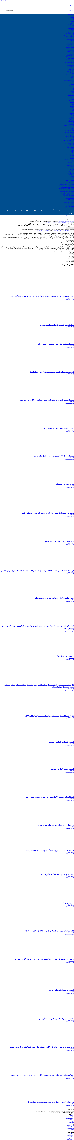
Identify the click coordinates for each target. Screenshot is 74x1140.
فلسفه (72, 93)
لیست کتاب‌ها (70, 1119)
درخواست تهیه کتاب (69, 1118)
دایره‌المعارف (71, 162)
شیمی (72, 81)
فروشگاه (72, 1121)
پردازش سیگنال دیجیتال (68, 72)
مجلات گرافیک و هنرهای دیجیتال (66, 184)
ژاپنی (73, 111)
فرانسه (72, 103)
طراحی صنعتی (70, 51)
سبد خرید (72, 1129)
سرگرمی (72, 169)
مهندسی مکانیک (70, 44)
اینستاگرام (70, 1135)
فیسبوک (70, 1136)
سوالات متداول (70, 1125)
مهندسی (72, 40)
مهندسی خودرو (70, 54)
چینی (73, 110)
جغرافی (72, 87)
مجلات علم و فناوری (69, 192)
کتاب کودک (71, 172)
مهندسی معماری (70, 41)
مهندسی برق (71, 45)
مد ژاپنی (38, 230)
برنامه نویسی (71, 121)
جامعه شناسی (70, 95)
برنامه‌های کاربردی (69, 143)
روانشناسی (71, 96)
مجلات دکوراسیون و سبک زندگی (66, 185)
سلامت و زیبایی (70, 152)
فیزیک (72, 78)
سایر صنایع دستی (70, 39)
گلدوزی (43, 230)
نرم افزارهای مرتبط (69, 1126)
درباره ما (72, 1115)
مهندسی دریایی (70, 65)
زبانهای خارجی (70, 100)
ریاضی (72, 77)
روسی (72, 108)
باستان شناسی (70, 89)
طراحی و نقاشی (70, 18)
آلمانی (72, 104)
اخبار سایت (71, 1116)
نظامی (72, 161)
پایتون (72, 122)
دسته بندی (71, 10)
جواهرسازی (71, 30)
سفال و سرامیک (70, 37)
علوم (73, 76)
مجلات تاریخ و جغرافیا (69, 202)
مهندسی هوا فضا (70, 47)
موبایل (72, 139)
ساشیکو (47, 230)
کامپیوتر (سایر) (70, 145)
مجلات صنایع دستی (69, 181)
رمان (73, 170)
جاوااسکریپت (71, 119)
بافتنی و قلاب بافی (69, 33)
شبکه (72, 129)
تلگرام (71, 1133)
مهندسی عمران (70, 43)
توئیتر (71, 1137)
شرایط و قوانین (70, 1128)
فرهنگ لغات (71, 98)
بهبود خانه (71, 155)
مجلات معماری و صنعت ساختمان (66, 188)
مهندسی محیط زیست (69, 61)
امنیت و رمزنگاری (69, 132)
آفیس (72, 117)
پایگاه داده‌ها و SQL (69, 130)
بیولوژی (72, 82)
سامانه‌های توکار (70, 141)
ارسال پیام (70, 1139)
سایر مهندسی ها (70, 74)
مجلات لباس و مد (70, 180)
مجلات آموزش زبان (69, 206)
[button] (37, 299)
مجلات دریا (71, 200)
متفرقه (72, 176)
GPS (73, 73)
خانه (73, 221)
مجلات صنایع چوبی (69, 178)
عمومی (72, 99)
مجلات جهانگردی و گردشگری (67, 193)
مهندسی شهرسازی (69, 56)
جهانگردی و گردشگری (68, 148)
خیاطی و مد (71, 32)
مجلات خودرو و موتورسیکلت (67, 196)
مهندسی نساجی (70, 66)
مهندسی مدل (71, 67)
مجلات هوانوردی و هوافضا (68, 189)
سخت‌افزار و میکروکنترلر (68, 140)
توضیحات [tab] (72, 231)
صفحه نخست (71, 14)
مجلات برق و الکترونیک (68, 195)
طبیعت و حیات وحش (69, 159)
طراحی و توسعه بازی (69, 125)
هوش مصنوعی (70, 133)
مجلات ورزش (70, 203)
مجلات (72, 177)
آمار (73, 92)
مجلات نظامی (70, 199)
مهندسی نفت (71, 58)
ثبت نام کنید (3, 0)
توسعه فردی (71, 173)
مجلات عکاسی (70, 183)
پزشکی (72, 84)
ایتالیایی (72, 107)
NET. (72, 126)
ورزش (72, 150)
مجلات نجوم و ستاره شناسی (67, 191)
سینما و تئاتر (71, 23)
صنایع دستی (71, 28)
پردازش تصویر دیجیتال (68, 134)
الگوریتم (72, 137)
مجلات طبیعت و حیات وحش (67, 207)
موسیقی (72, 22)
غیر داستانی (71, 174)
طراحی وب (71, 118)
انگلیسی (72, 102)
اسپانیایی (72, 106)
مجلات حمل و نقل (69, 198)
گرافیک (72, 19)
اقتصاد (72, 91)
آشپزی (72, 156)
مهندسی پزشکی (70, 48)
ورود (9, 0)
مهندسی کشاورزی (69, 59)
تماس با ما (71, 1122)
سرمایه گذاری (70, 165)
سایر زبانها (71, 113)
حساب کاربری (70, 1130)
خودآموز (72, 158)
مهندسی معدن (70, 63)
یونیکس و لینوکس (70, 136)
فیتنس (72, 151)
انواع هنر (72, 26)
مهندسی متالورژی (69, 62)
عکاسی (72, 17)
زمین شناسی (71, 85)
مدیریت (72, 163)
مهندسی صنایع (70, 55)
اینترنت (72, 166)
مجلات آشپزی (70, 204)
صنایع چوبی (71, 29)
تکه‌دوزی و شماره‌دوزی (68, 34)
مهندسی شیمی (70, 50)
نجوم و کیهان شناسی (69, 80)
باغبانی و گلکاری (70, 147)
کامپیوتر (72, 114)
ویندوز (72, 128)
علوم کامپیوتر (70, 144)
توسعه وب (71, 124)
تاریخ (73, 88)
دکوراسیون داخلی (70, 154)
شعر (73, 25)
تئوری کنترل (71, 69)
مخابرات (72, 70)
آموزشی (72, 167)
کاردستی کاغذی (70, 36)
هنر (73, 15)
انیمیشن (72, 21)
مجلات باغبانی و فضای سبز (67, 187)
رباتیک (72, 52)
